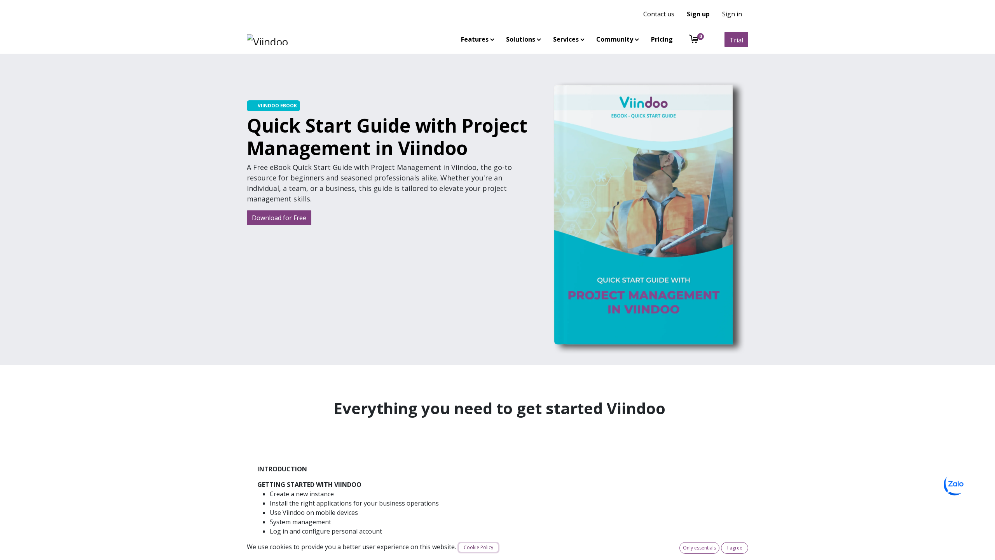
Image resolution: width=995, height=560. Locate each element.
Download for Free (279, 218)
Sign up (698, 14)
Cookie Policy (478, 547)
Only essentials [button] (699, 547)
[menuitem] (476, 39)
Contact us (658, 14)
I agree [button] (734, 547)
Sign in (732, 14)
